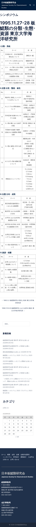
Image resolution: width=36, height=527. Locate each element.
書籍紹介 (23, 457)
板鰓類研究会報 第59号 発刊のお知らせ (16, 367)
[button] (30, 5)
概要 (8, 454)
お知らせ (6, 408)
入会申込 (31, 457)
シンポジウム (7, 457)
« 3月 (17, 437)
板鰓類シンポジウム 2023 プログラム (15, 390)
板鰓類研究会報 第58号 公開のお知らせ (16, 385)
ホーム (3, 454)
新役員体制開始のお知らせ (11, 352)
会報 (17, 454)
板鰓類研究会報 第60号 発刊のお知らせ (16, 340)
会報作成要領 (25, 454)
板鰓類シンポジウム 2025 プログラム (15, 355)
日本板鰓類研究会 (8, 2)
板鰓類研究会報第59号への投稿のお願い (16, 373)
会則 (13, 454)
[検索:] (16, 324)
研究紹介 (16, 457)
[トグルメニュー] (34, 5)
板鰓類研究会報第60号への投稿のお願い (16, 346)
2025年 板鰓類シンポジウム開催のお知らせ (17, 361)
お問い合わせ (14, 459)
